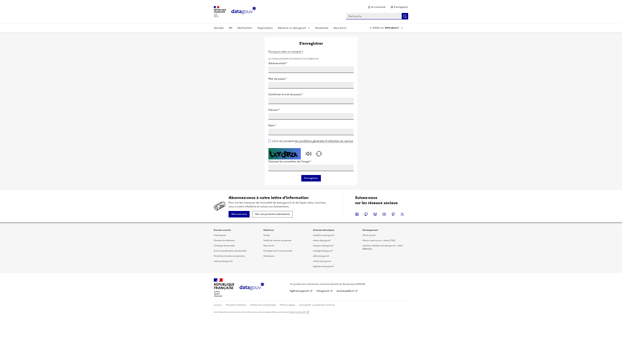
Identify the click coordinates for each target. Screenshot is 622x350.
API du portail (369, 235)
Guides (266, 235)
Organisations (265, 28)
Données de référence (224, 240)
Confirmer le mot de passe (285, 94)
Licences (218, 304)
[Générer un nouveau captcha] (319, 154)
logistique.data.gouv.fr (323, 266)
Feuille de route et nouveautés (277, 240)
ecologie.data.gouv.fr (323, 250)
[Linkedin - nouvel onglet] (357, 214)
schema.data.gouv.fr (223, 261)
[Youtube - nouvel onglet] (384, 214)
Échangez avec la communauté (277, 250)
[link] (377, 7)
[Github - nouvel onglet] (393, 214)
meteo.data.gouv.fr (322, 240)
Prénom (274, 110)
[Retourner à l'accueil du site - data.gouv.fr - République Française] (252, 288)
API (230, 28)
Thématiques (220, 235)
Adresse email (277, 63)
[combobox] (377, 16)
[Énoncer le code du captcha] (308, 154)
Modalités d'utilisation (236, 304)
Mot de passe (277, 79)
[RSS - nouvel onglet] (402, 214)
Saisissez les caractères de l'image (289, 161)
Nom (272, 125)
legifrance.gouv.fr (299, 291)
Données (219, 28)
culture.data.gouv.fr (322, 261)
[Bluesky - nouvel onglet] (375, 214)
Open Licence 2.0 (298, 312)
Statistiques (268, 256)
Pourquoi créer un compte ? (285, 51)
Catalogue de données (224, 245)
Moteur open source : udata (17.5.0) (379, 240)
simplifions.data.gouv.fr (324, 235)
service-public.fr (345, 291)
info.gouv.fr (323, 291)
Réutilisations (244, 28)
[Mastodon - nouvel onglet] (366, 214)
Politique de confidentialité (263, 304)
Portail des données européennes (229, 256)
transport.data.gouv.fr (323, 245)
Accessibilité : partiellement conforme (317, 304)
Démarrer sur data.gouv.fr (292, 28)
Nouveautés (321, 28)
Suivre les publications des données (230, 250)
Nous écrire (340, 28)
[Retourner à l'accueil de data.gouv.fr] (243, 11)
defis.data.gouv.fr (321, 256)
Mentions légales (287, 304)
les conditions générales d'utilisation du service (324, 141)
